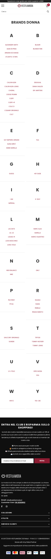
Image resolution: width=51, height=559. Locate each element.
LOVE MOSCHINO (11, 241)
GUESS (11, 174)
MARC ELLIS (38, 229)
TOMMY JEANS (38, 345)
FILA (37, 140)
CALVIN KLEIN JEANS (11, 86)
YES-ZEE (38, 401)
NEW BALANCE (11, 270)
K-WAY (37, 199)
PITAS (11, 304)
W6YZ (11, 401)
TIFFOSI (37, 337)
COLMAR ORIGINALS (11, 110)
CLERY (11, 98)
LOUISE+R (11, 237)
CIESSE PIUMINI (11, 94)
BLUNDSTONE (37, 49)
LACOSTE (11, 229)
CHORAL (11, 90)
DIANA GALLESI (38, 86)
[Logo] (25, 5)
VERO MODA (37, 371)
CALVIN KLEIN (11, 82)
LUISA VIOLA (11, 245)
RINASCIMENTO (37, 312)
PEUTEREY (11, 300)
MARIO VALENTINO (37, 237)
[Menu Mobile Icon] (2, 5)
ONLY (37, 270)
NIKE (11, 274)
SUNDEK (11, 341)
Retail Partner (31, 542)
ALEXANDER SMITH (11, 45)
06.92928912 (20, 502)
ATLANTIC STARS (11, 57)
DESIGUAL (37, 82)
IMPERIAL (12, 203)
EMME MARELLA (11, 148)
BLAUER (37, 45)
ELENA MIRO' (11, 144)
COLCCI (11, 106)
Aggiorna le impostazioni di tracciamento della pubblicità (25, 546)
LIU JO (11, 233)
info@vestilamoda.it (14, 500)
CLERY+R (11, 102)
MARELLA (38, 233)
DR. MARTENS (37, 90)
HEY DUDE (37, 174)
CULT (11, 114)
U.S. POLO (11, 371)
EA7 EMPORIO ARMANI (11, 140)
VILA (37, 375)
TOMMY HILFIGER (38, 341)
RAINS (38, 304)
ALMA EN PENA (11, 49)
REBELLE (37, 308)
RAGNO (37, 300)
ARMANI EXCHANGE (11, 53)
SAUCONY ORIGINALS (11, 337)
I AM (11, 199)
